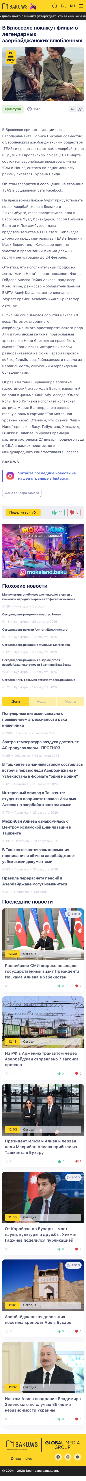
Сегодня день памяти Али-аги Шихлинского (34, 629)
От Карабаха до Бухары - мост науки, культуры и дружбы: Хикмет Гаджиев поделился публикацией (41, 1234)
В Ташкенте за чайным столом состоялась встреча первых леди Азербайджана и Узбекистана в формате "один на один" (42, 770)
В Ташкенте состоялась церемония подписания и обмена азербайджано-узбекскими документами (38, 855)
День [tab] (15, 701)
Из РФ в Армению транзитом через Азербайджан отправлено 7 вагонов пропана (42, 1059)
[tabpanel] (43, 802)
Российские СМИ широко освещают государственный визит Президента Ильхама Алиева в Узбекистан (42, 971)
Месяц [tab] (70, 701)
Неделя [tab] (43, 701)
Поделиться (19, 512)
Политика (21, 784)
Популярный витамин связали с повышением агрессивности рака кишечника (34, 719)
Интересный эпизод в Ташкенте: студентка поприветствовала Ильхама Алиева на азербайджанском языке (39, 798)
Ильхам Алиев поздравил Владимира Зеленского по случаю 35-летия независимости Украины (43, 1404)
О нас (16, 1459)
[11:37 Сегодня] (43, 1367)
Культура (13, 109)
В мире (21, 733)
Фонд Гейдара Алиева (22, 493)
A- (73, 109)
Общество (22, 755)
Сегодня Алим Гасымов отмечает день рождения (38, 680)
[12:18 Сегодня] (43, 1022)
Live (28, 1459)
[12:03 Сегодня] (43, 1109)
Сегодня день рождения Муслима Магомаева (36, 644)
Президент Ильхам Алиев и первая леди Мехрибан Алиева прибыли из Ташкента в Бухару (41, 1147)
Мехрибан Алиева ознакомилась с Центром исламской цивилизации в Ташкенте (36, 827)
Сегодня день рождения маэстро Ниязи (31, 614)
